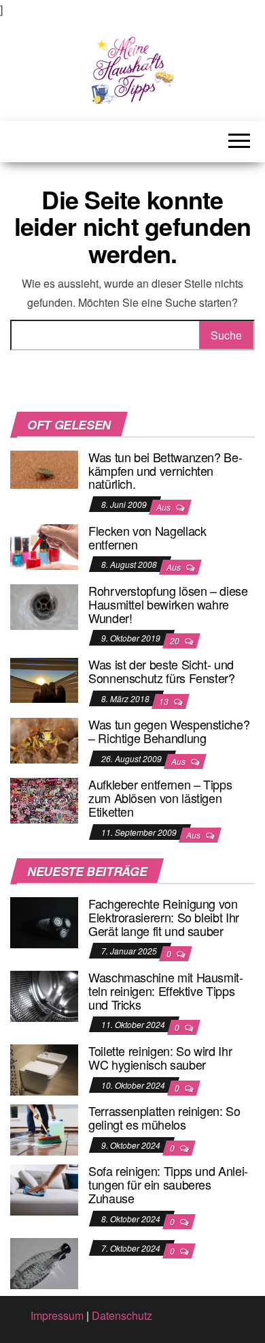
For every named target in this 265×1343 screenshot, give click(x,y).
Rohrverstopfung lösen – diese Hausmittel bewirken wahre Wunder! (168, 604)
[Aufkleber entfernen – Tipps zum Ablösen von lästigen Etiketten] (44, 799)
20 (175, 640)
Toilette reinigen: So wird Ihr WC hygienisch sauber (160, 1057)
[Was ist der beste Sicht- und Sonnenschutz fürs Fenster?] (44, 678)
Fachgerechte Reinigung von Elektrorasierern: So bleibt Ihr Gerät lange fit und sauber (163, 916)
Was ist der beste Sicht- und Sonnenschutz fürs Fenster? (161, 670)
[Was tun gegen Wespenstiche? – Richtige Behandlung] (44, 739)
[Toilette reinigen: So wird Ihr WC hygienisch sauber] (44, 1068)
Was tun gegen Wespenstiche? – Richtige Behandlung (168, 730)
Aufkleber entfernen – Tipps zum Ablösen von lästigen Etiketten (160, 797)
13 (165, 701)
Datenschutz (122, 1315)
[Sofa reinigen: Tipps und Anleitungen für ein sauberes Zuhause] (44, 1188)
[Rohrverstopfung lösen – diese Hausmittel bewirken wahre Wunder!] (44, 605)
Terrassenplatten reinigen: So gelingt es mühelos (164, 1117)
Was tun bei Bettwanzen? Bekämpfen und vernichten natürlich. (165, 470)
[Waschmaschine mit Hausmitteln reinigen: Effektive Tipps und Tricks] (44, 995)
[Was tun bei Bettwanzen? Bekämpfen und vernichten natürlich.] (44, 468)
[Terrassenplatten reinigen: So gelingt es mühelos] (44, 1128)
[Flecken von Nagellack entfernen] (44, 545)
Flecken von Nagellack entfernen (147, 537)
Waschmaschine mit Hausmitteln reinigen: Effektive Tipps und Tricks (165, 990)
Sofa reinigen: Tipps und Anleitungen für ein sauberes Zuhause (168, 1184)
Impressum (57, 1315)
